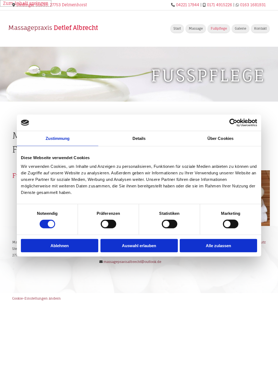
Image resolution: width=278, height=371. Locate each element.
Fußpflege (219, 28)
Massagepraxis (53, 27)
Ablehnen (59, 245)
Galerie (240, 28)
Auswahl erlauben (139, 245)
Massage (196, 28)
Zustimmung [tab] (58, 138)
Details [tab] (139, 138)
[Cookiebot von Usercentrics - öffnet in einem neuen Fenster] (233, 123)
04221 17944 (187, 4)
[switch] (108, 224)
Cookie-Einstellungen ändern (36, 298)
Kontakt (260, 28)
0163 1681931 (253, 4)
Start (177, 28)
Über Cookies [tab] (220, 138)
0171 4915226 (219, 4)
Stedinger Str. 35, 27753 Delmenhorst (51, 4)
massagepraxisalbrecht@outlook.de (132, 262)
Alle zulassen (218, 245)
